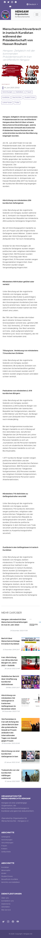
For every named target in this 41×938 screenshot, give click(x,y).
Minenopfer (5, 870)
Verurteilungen (7, 843)
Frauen (29, 92)
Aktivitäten (5, 907)
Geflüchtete (6, 852)
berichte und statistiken (10, 882)
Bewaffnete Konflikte (9, 879)
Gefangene (5, 837)
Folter (17, 103)
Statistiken (19, 92)
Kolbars (4, 849)
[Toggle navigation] (37, 14)
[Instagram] (8, 922)
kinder (3, 873)
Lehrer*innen (7, 103)
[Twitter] (3, 922)
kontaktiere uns (7, 901)
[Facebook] (13, 922)
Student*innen (29, 97)
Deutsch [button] (32, 4)
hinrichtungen (7, 92)
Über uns (5, 898)
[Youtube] (18, 922)
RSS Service (6, 910)
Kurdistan (5, 97)
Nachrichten (17, 97)
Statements (5, 904)
